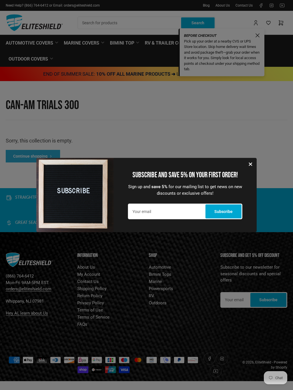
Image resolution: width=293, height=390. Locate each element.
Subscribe (223, 211)
